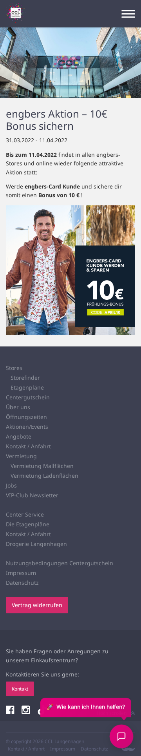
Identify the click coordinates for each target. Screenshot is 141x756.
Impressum (21, 573)
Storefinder (25, 377)
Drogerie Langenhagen (36, 544)
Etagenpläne (27, 387)
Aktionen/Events (27, 426)
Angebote (18, 436)
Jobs (11, 485)
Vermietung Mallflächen (42, 466)
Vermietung (21, 456)
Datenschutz (22, 582)
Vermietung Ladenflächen (44, 475)
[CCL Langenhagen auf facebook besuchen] (11, 710)
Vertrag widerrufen (37, 605)
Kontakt (20, 688)
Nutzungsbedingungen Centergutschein (59, 563)
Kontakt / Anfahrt (28, 446)
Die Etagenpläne (27, 524)
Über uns (18, 407)
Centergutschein (28, 397)
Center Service (25, 514)
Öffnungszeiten (26, 417)
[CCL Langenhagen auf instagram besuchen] (26, 710)
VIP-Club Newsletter (32, 495)
